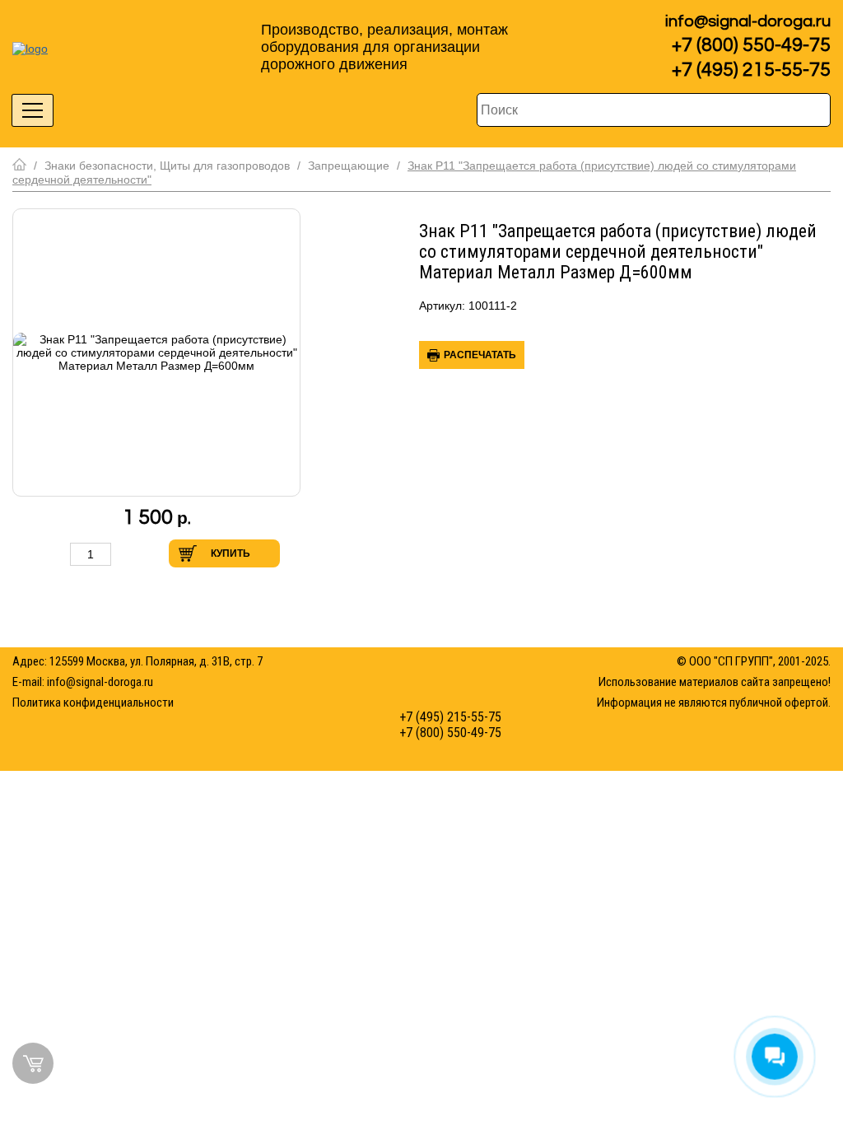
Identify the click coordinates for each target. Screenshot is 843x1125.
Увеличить (128, 554)
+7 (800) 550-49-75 (751, 45)
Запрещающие (348, 165)
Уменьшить (52, 554)
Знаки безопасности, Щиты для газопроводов (167, 165)
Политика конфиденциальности (93, 702)
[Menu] (32, 110)
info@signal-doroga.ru (748, 21)
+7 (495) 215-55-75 (751, 70)
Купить (230, 553)
